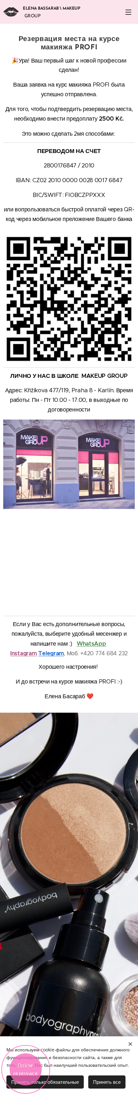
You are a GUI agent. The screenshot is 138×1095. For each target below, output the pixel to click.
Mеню (128, 11)
